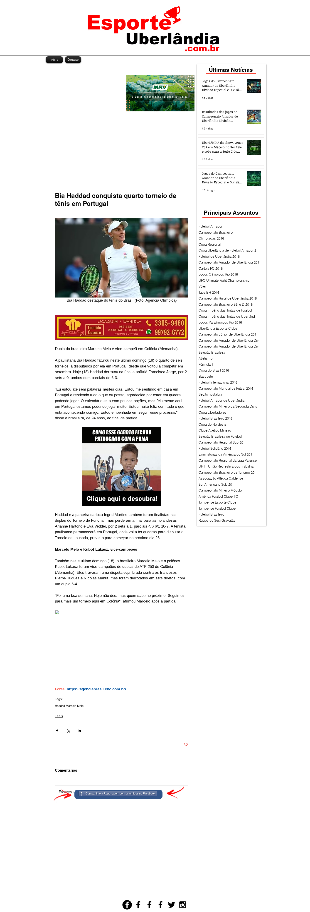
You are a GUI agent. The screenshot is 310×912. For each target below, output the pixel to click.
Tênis (59, 716)
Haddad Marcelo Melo (69, 706)
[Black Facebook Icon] (138, 905)
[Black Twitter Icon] (171, 905)
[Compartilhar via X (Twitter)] (68, 730)
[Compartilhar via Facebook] (57, 730)
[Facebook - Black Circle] (127, 905)
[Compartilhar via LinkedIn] (79, 730)
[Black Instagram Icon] (182, 905)
